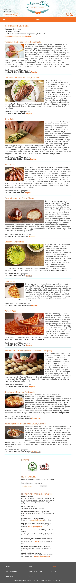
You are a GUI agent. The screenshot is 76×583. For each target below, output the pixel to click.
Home (8, 566)
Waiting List (35, 418)
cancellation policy (37, 520)
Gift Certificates (12, 571)
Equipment (10, 576)
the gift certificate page (42, 556)
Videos (53, 571)
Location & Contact (35, 571)
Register (34, 72)
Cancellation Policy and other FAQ (18, 36)
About (30, 566)
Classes (54, 566)
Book (30, 576)
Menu (38, 19)
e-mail (37, 541)
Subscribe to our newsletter (7, 10)
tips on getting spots (35, 527)
